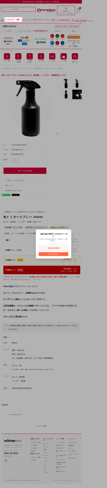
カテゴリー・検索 (13, 19)
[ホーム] (2, 20)
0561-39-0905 (81, 21)
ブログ (47, 19)
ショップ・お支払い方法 (33, 19)
